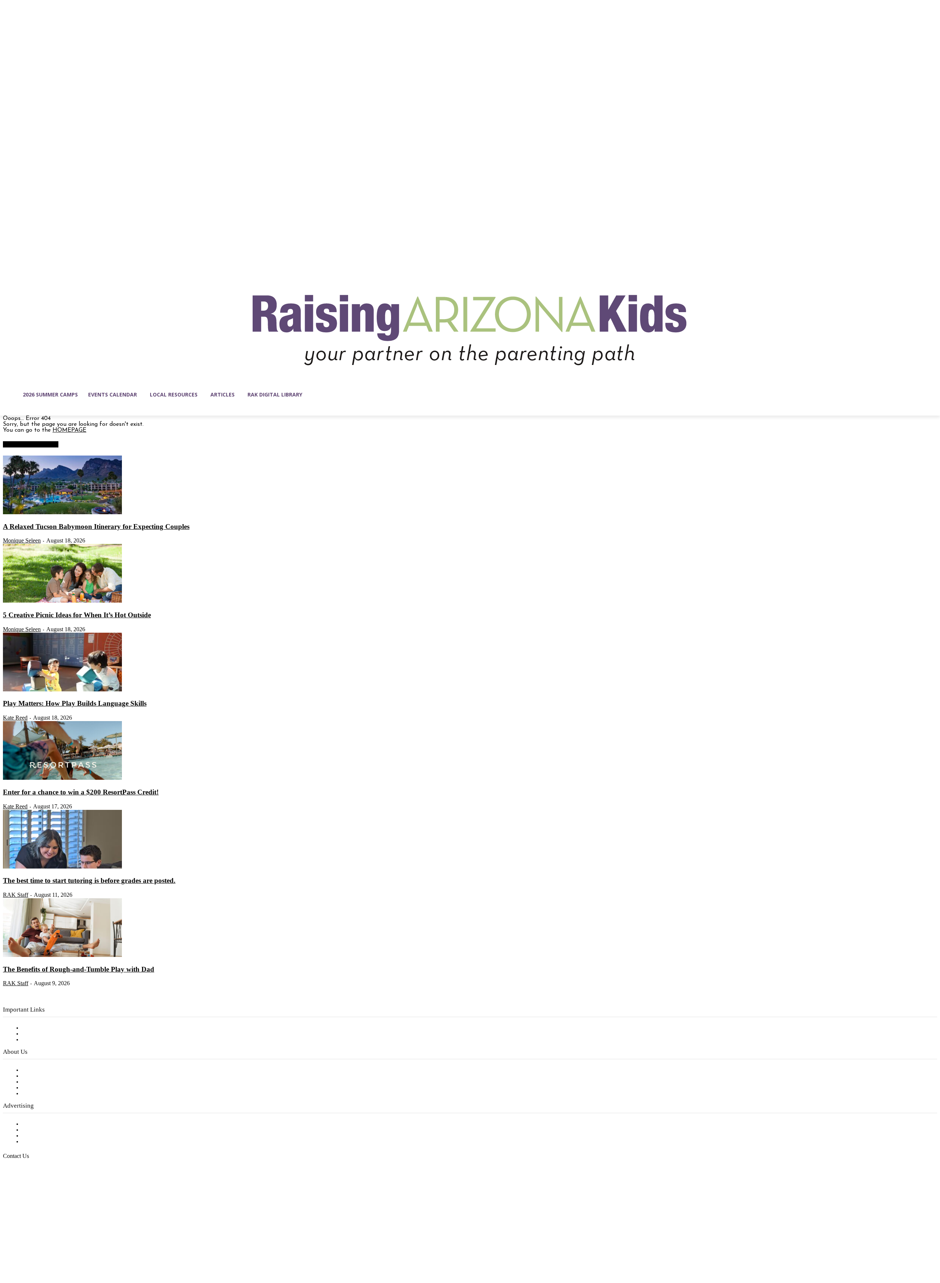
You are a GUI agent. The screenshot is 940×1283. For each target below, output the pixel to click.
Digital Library (41, 1034)
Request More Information (58, 1142)
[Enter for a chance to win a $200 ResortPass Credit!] (62, 778)
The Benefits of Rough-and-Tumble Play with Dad (78, 969)
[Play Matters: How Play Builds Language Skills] (62, 690)
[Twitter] (70, 1248)
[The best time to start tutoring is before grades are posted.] (62, 867)
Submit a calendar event (54, 1094)
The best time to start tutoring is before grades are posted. (89, 880)
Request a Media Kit (49, 1130)
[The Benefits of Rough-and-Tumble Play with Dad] (62, 955)
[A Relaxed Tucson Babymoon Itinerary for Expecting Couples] (62, 513)
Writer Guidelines (45, 1088)
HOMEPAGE (69, 430)
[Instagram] (24, 1248)
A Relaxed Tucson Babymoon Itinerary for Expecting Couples (96, 526)
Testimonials (38, 1124)
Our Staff (35, 1070)
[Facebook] (9, 1248)
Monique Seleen (22, 540)
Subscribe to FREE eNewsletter (64, 1028)
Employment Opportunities (59, 1082)
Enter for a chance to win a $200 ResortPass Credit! (81, 792)
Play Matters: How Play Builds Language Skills (75, 703)
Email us (29, 1193)
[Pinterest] (55, 1248)
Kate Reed (15, 717)
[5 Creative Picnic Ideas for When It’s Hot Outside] (62, 601)
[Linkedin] (40, 1248)
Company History (45, 1076)
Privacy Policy (40, 1040)
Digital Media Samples (52, 1136)
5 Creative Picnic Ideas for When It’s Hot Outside (77, 615)
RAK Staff (15, 895)
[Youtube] (86, 1248)
